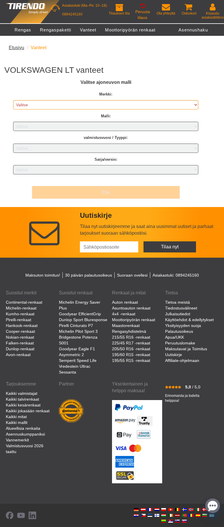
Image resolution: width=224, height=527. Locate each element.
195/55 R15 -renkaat (131, 360)
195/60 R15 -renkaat (131, 354)
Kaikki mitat (16, 416)
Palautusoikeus (179, 331)
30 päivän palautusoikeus (88, 275)
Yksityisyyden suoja (183, 325)
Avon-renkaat (18, 354)
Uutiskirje (173, 354)
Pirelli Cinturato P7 (76, 325)
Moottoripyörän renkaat (133, 319)
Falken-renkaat (20, 343)
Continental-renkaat (24, 302)
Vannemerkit (17, 440)
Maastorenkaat (126, 325)
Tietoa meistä (177, 302)
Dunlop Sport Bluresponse (83, 319)
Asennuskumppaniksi (25, 434)
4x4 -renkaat (123, 314)
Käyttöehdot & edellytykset (189, 319)
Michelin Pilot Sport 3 (78, 331)
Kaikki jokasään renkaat (28, 410)
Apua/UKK (174, 337)
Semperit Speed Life (78, 360)
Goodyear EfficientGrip (80, 314)
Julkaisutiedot (177, 314)
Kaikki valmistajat (21, 393)
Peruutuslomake (180, 343)
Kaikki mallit (16, 422)
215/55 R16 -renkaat (131, 337)
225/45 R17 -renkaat (131, 343)
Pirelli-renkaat (18, 319)
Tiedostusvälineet (181, 308)
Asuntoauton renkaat (131, 308)
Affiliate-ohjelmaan (182, 360)
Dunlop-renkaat (20, 348)
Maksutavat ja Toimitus (186, 348)
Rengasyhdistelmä (129, 331)
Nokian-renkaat (20, 337)
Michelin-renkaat (21, 308)
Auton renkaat (125, 302)
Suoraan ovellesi (132, 275)
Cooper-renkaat (20, 331)
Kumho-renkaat (20, 314)
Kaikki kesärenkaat (23, 405)
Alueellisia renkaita (23, 428)
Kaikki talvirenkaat (22, 399)
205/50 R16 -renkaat (131, 348)
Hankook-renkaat (22, 325)
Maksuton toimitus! (42, 275)
